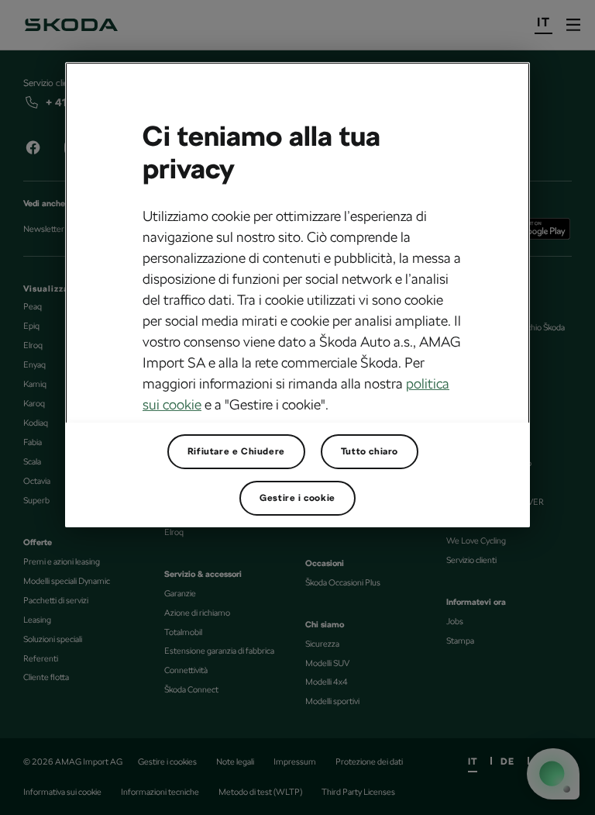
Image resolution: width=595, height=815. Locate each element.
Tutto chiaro (369, 451)
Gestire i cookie (297, 497)
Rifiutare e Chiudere (236, 451)
